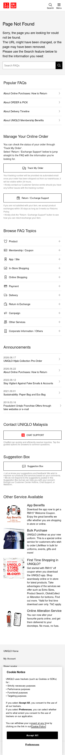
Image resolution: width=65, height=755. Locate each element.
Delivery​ (13, 295)
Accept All (32, 735)
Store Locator (10, 666)
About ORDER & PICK (15, 102)
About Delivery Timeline (16, 111)
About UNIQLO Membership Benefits (23, 120)
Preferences (32, 744)
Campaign (14, 313)
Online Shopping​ (18, 277)
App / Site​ (14, 259)
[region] (32, 711)
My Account (9, 658)
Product (13, 241)
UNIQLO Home (10, 651)
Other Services (17, 322)
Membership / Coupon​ (21, 250)
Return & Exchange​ (19, 304)
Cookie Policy (38, 726)
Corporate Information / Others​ (26, 331)
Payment (14, 286)
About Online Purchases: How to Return (25, 93)
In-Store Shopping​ (19, 268)
